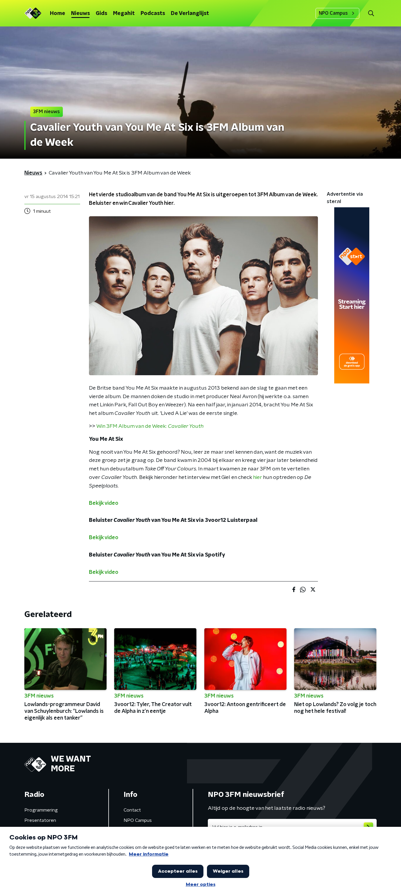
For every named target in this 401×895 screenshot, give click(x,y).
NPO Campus (333, 13)
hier (257, 477)
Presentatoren (40, 820)
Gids (101, 13)
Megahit (124, 13)
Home (57, 13)
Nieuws (80, 13)
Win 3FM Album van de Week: (150, 426)
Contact (132, 810)
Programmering (41, 810)
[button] (371, 13)
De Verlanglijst (190, 13)
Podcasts (153, 13)
